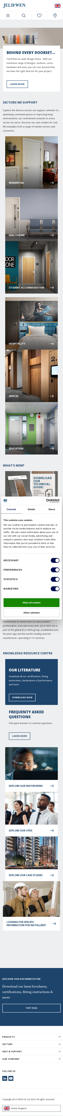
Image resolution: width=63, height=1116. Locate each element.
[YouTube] (10, 1078)
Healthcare (17, 235)
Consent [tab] (11, 509)
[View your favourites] (39, 15)
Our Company (11, 1058)
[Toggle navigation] (8, 15)
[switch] (55, 569)
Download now (22, 697)
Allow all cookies (31, 602)
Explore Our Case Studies (26, 875)
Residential (16, 182)
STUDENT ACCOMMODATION (26, 287)
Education (16, 448)
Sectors (7, 1044)
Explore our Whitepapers (26, 786)
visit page (31, 1008)
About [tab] (51, 509)
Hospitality (17, 343)
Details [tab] (31, 509)
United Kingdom (19, 1108)
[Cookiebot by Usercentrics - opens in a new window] (46, 501)
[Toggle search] (24, 15)
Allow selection (31, 612)
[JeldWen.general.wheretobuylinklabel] (55, 15)
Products (8, 1036)
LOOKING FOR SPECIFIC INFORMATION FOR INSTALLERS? (26, 923)
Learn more (17, 84)
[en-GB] (58, 6)
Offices (13, 396)
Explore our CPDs (20, 830)
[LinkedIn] (4, 1078)
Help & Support (12, 1051)
